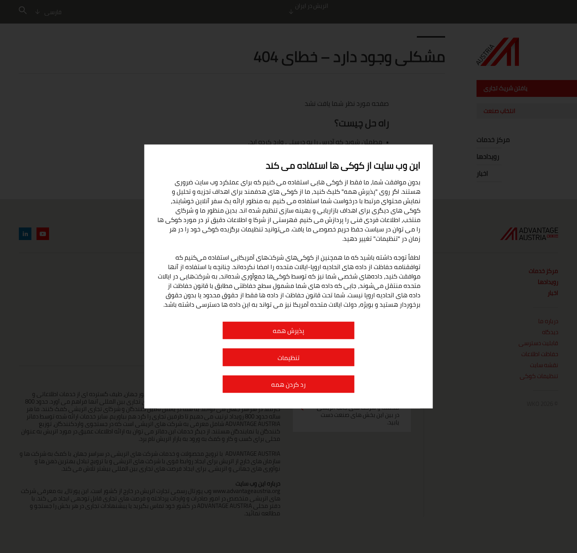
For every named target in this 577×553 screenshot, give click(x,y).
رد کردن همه (288, 385)
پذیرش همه (288, 331)
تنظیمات (288, 358)
